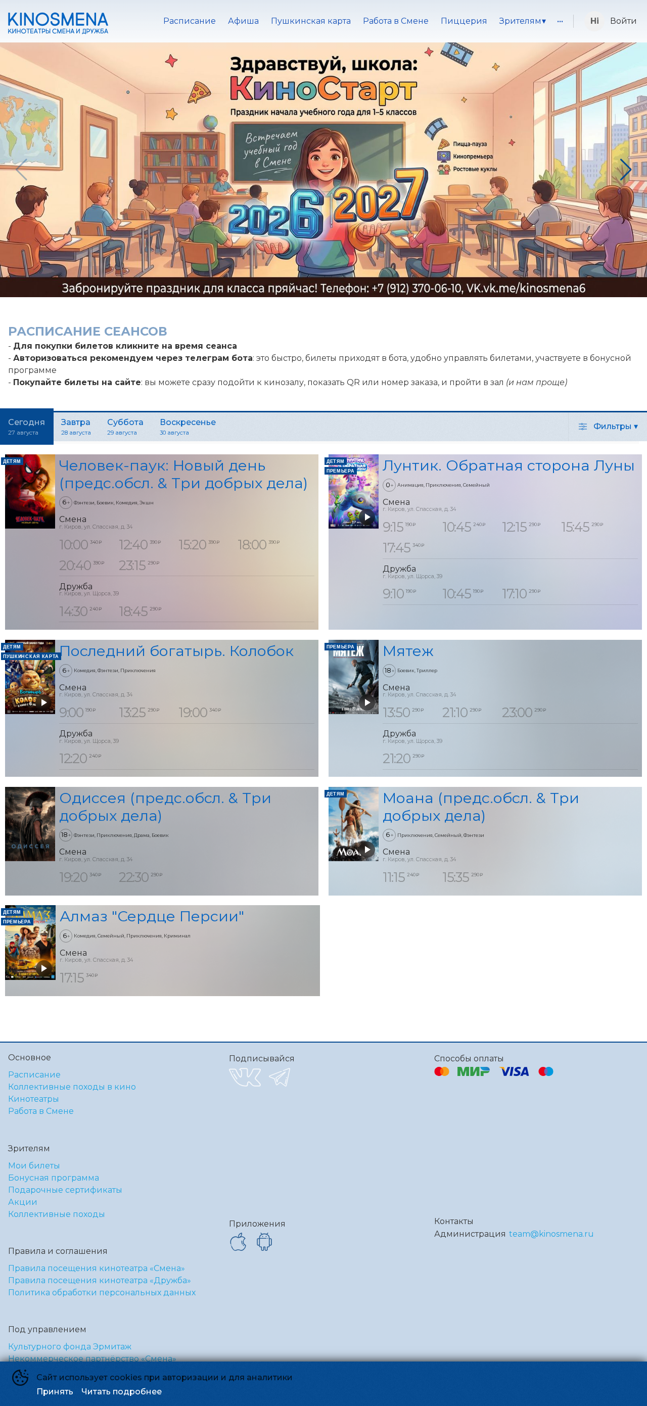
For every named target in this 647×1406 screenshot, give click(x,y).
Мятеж (408, 651)
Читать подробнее (121, 1391)
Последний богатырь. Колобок (176, 651)
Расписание (189, 21)
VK (245, 1077)
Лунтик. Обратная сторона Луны (509, 465)
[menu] (342, 21)
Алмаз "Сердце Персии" (152, 916)
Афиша (243, 21)
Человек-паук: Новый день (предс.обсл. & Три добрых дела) (183, 474)
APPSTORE (238, 1242)
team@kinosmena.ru (551, 1234)
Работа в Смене (396, 21)
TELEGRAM (279, 1077)
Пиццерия (464, 21)
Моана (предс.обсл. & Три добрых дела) (481, 806)
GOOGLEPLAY (264, 1242)
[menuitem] (189, 21)
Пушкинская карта (311, 21)
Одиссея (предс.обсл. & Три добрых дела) (165, 806)
